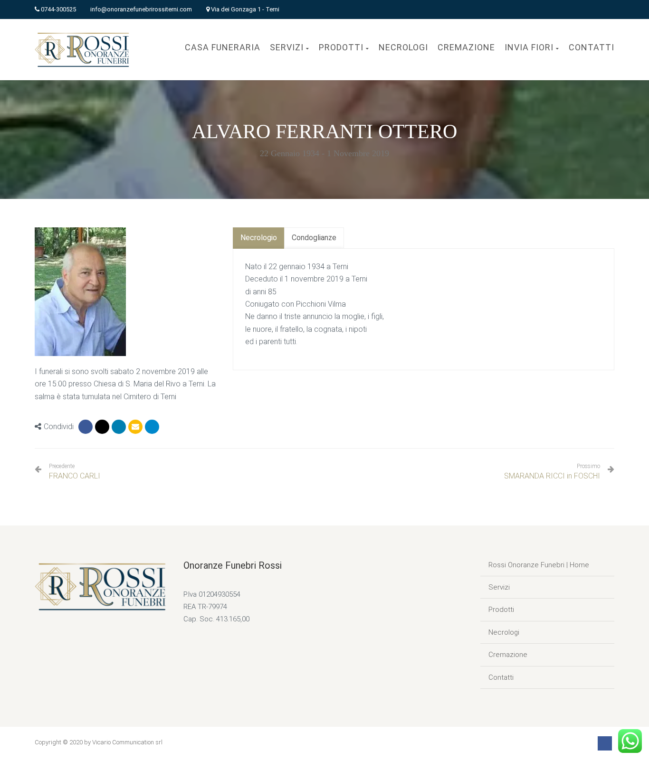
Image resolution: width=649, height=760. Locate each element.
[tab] (259, 238)
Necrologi (503, 632)
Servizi (499, 587)
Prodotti (501, 609)
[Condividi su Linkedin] (119, 427)
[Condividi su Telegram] (152, 427)
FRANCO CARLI (74, 471)
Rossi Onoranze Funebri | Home (538, 565)
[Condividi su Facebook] (85, 427)
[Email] (135, 427)
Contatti (501, 677)
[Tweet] (102, 427)
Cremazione (507, 654)
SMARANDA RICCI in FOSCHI (552, 475)
